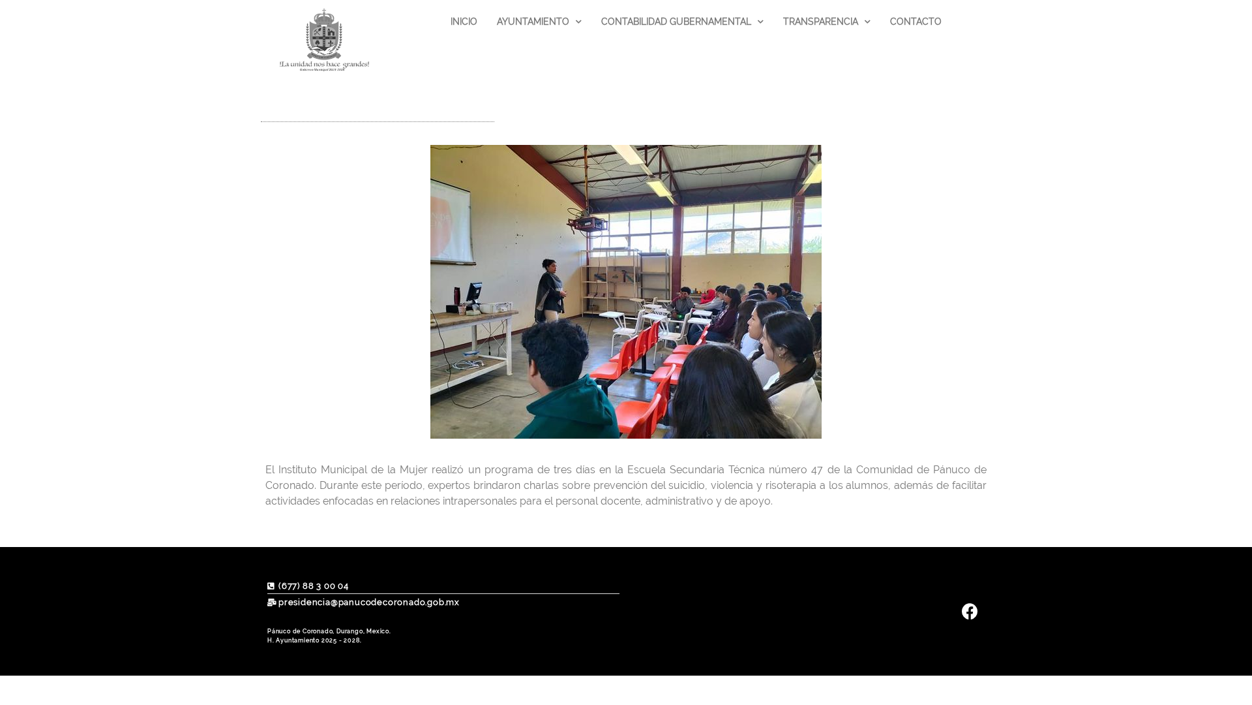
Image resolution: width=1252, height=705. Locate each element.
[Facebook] (970, 611)
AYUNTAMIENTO (533, 21)
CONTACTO (916, 21)
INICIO (464, 21)
